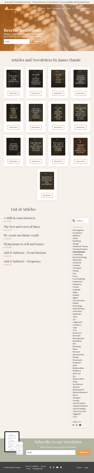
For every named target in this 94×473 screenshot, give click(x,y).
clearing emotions (80, 249)
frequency (77, 284)
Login (86, 467)
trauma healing (79, 408)
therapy (76, 400)
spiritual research (80, 392)
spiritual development (78, 388)
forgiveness (78, 281)
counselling (77, 254)
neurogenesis (78, 338)
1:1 (73, 8)
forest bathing (79, 279)
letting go (77, 325)
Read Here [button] (13, 93)
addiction (76, 235)
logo (75, 327)
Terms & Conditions (32, 466)
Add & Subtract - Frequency (22, 261)
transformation (79, 403)
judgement (77, 322)
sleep (75, 381)
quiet (75, 365)
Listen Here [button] (80, 161)
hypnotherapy (79, 308)
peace (75, 349)
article (75, 238)
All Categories (78, 230)
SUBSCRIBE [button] (38, 41)
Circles (68, 8)
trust (75, 417)
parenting (77, 346)
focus (75, 276)
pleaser (76, 357)
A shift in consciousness (19, 217)
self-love (77, 373)
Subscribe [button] (83, 452)
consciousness (79, 252)
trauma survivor (79, 411)
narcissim (77, 335)
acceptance (77, 233)
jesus (75, 316)
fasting (75, 271)
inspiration (77, 314)
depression (77, 260)
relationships (78, 368)
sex (74, 376)
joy (74, 319)
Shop (87, 8)
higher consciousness (79, 299)
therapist (76, 398)
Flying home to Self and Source (24, 243)
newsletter (77, 341)
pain (74, 343)
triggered (77, 414)
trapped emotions (80, 406)
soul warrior (78, 384)
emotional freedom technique (77, 265)
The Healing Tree (58, 8)
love (75, 330)
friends (76, 287)
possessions (77, 360)
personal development (78, 353)
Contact (79, 467)
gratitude (76, 289)
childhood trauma (80, 246)
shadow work (78, 379)
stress (75, 395)
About (43, 8)
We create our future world (21, 235)
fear (74, 273)
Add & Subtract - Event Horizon (25, 252)
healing (76, 295)
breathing (77, 241)
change (76, 243)
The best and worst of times (22, 226)
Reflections (80, 8)
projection (77, 362)
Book (49, 8)
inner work (77, 311)
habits (75, 292)
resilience (77, 371)
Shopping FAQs (38, 468)
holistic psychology (77, 304)
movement (77, 333)
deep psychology (80, 257)
